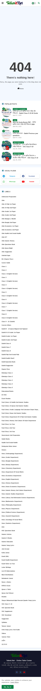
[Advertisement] (20, 28)
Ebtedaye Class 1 (7, 373)
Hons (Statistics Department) (11, 523)
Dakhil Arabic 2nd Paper (9, 340)
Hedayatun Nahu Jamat (9, 446)
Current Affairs (6, 325)
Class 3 (4, 277)
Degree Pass (6, 369)
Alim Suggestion (7, 252)
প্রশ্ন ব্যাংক (4, 644)
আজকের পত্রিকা (6, 637)
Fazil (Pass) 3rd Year (8, 431)
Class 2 (4, 270)
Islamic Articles (6, 534)
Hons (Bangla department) (10, 461)
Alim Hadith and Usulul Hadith (11, 233)
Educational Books (7, 391)
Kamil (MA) (5, 556)
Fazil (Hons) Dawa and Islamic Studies (14, 413)
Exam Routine (6, 398)
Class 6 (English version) (10, 303)
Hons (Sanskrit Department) (11, 516)
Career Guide (6, 263)
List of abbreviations (8, 571)
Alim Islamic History (8, 241)
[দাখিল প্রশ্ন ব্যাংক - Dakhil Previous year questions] (6, 134)
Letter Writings (6, 567)
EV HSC (4, 395)
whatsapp (12, 182)
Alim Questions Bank (8, 244)
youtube (31, 182)
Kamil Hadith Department (10, 560)
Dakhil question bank (8, 362)
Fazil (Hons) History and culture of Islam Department (19, 421)
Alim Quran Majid (7, 248)
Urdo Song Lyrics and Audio (11, 630)
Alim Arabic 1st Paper (9, 211)
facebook (32, 176)
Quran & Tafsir (6, 589)
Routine (4, 597)
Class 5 (4, 292)
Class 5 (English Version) (10, 296)
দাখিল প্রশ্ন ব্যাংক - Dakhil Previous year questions (25, 134)
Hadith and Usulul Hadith (9, 443)
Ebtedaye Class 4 (7, 384)
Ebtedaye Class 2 (7, 376)
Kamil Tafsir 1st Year (8, 564)
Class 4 (4, 285)
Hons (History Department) (10, 483)
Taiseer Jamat (6, 626)
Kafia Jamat (5, 553)
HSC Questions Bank (8, 531)
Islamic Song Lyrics (8, 545)
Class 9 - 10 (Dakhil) (8, 321)
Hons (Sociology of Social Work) (12, 520)
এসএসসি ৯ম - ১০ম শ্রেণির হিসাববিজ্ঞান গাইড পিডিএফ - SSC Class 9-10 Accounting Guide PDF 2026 (25, 147)
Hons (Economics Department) (11, 476)
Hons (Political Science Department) (13, 512)
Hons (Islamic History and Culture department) (17, 490)
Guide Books (6, 439)
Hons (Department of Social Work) (13, 472)
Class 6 (4, 299)
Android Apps (6, 255)
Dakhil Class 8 (6, 351)
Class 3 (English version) (10, 281)
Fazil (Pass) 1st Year (8, 424)
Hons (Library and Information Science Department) (18, 498)
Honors (4, 450)
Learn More (14, 682)
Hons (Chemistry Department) (11, 468)
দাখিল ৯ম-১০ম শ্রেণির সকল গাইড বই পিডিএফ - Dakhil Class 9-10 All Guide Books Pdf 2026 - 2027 (25, 113)
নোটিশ (3, 641)
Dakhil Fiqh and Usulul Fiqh (10, 354)
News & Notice (6, 582)
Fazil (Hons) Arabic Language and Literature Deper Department (20, 410)
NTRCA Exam (6, 586)
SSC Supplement (7, 611)
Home (21, 88)
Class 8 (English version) (10, 318)
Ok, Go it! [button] (7, 687)
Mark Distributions (7, 575)
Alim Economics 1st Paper (10, 226)
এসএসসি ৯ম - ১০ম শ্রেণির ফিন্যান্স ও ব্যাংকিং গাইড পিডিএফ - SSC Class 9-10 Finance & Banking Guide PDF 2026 (25, 158)
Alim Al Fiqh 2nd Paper (9, 208)
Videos (4, 633)
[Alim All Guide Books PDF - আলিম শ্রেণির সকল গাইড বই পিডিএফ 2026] (6, 123)
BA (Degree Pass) (7, 259)
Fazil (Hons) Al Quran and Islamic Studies (15, 406)
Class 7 (4, 307)
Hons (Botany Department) (10, 465)
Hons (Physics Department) (10, 509)
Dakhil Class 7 (6, 347)
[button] (39, 3)
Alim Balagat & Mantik (9, 219)
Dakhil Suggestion (7, 366)
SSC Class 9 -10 (7, 604)
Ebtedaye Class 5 (7, 387)
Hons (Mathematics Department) (12, 501)
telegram (12, 176)
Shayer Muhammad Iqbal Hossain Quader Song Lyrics (19, 600)
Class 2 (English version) (10, 274)
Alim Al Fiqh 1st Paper (9, 204)
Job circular (5, 549)
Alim (3, 200)
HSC (3, 527)
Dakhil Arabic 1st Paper (9, 336)
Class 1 (4, 266)
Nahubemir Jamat (7, 578)
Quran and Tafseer (8, 593)
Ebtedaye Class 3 (7, 380)
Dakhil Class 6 (6, 343)
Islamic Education (7, 542)
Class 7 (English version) (10, 310)
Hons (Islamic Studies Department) (13, 494)
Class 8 (4, 314)
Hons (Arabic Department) (10, 457)
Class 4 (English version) (10, 288)
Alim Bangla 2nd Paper (9, 222)
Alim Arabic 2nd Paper (9, 215)
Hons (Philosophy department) (11, 505)
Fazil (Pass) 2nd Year (8, 428)
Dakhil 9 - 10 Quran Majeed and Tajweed (14, 329)
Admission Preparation (9, 197)
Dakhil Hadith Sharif (8, 358)
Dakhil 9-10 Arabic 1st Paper (11, 332)
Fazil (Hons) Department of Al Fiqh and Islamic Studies (19, 417)
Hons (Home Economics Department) (13, 487)
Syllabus (4, 622)
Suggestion (5, 619)
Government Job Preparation (11, 435)
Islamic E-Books (7, 538)
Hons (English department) (10, 479)
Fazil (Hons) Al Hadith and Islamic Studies (15, 402)
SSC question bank (8, 608)
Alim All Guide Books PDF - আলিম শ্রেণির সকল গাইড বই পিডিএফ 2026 (24, 123)
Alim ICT (4, 237)
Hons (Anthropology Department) (12, 454)
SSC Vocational (6, 615)
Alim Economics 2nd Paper (10, 230)
